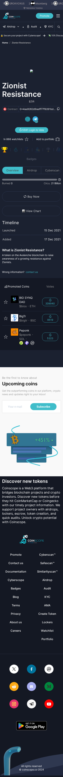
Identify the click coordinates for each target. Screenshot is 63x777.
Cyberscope (16, 580)
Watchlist (47, 630)
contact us (32, 271)
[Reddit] (14, 686)
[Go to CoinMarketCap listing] (32, 343)
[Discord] (31, 686)
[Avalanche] (4, 109)
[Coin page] (24, 302)
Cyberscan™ (47, 554)
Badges (31, 159)
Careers (15, 630)
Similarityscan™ (47, 571)
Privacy (16, 613)
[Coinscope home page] (11, 16)
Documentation (15, 571)
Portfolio (47, 639)
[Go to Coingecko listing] (21, 343)
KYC (47, 597)
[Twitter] (14, 669)
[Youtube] (49, 704)
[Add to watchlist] (6, 302)
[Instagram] (14, 704)
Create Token (47, 613)
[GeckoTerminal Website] (27, 343)
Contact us (15, 563)
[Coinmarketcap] (49, 669)
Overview (12, 170)
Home (5, 42)
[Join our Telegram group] (31, 704)
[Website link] (27, 119)
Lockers (47, 622)
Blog (16, 597)
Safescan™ (47, 563)
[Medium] (49, 686)
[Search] (59, 27)
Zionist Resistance (21, 42)
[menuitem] (11, 27)
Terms (16, 605)
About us (16, 622)
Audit (47, 588)
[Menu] (58, 16)
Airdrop (32, 170)
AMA (47, 605)
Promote (44, 15)
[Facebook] (31, 669)
